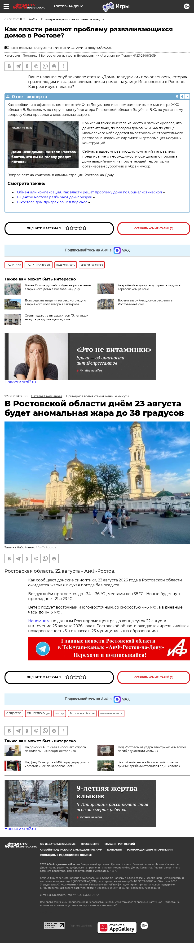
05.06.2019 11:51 (14, 19)
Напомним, (39, 621)
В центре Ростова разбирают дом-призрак (54, 197)
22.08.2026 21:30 (15, 396)
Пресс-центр (90, 844)
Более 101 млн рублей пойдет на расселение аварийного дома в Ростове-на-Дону (58, 287)
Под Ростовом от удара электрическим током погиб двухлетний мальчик (152, 749)
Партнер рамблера (81, 925)
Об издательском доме (57, 844)
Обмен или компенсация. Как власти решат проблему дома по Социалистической (89, 192)
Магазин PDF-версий (120, 844)
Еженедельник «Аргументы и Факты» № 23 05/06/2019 (116, 55)
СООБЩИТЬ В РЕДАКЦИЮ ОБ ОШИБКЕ (66, 855)
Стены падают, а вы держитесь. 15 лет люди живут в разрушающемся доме (56, 317)
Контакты (114, 849)
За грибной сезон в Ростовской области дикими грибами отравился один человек (149, 764)
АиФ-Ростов (47, 547)
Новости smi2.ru (20, 382)
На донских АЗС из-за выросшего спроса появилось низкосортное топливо (55, 749)
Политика (30, 55)
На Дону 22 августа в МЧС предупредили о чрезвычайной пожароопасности (57, 764)
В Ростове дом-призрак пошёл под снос (52, 202)
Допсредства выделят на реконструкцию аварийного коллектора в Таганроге (55, 302)
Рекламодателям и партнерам (150, 849)
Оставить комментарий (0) (153, 228)
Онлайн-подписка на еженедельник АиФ (71, 849)
